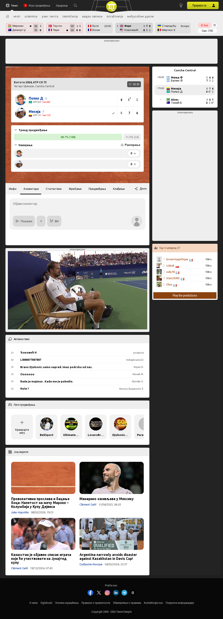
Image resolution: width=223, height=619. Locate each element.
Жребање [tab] (75, 188)
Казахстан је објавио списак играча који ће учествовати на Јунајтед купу (41, 558)
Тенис (14, 5)
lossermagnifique (177, 259)
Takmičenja (70, 16)
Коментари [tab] (31, 188)
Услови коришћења (67, 602)
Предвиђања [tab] (97, 188)
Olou (169, 284)
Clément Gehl (87, 504)
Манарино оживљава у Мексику (106, 499)
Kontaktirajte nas (153, 602)
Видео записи (92, 16)
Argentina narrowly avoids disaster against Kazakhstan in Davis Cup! (108, 557)
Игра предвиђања (39, 5)
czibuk (170, 265)
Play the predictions (185, 295)
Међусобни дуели (140, 16)
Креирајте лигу (22, 431)
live (204, 25)
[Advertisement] (111, 52)
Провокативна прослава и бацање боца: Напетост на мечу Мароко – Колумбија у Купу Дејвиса (40, 503)
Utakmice (31, 16)
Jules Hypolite (20, 512)
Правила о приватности (95, 602)
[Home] (7, 16)
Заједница (62, 5)
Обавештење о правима (127, 602)
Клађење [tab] (119, 188)
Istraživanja (115, 16)
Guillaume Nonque (91, 564)
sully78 (170, 271)
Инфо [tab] (13, 188)
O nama (33, 602)
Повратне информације (180, 602)
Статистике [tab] (54, 188)
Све (207, 30)
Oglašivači (46, 602)
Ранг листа (50, 16)
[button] (75, 5)
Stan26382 (173, 278)
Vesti (16, 16)
